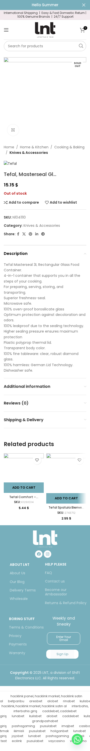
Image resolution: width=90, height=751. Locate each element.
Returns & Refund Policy (65, 602)
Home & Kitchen (34, 147)
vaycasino (56, 741)
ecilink (17, 741)
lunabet (18, 716)
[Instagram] (47, 554)
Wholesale (19, 598)
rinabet (69, 701)
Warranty (17, 652)
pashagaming (23, 726)
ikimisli (19, 731)
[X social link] (24, 234)
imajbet (68, 726)
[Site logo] (45, 29)
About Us (17, 573)
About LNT (20, 564)
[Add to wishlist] (36, 460)
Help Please (55, 564)
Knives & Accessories (29, 152)
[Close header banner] (84, 5)
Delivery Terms (23, 590)
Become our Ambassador (56, 592)
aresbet (35, 701)
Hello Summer (45, 4)
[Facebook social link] (18, 234)
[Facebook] (38, 554)
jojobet (17, 736)
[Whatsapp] (77, 739)
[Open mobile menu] (6, 30)
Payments (18, 644)
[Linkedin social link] (37, 234)
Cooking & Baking (69, 147)
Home (9, 147)
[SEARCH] (81, 46)
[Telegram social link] (43, 234)
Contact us (55, 581)
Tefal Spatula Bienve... (66, 507)
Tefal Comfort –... (23, 497)
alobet (52, 701)
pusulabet (48, 726)
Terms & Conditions (26, 627)
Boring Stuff (22, 618)
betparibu (16, 701)
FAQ (48, 572)
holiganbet (59, 731)
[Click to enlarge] (13, 130)
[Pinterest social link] (30, 234)
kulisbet (35, 716)
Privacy (15, 635)
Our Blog (17, 581)
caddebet (70, 716)
